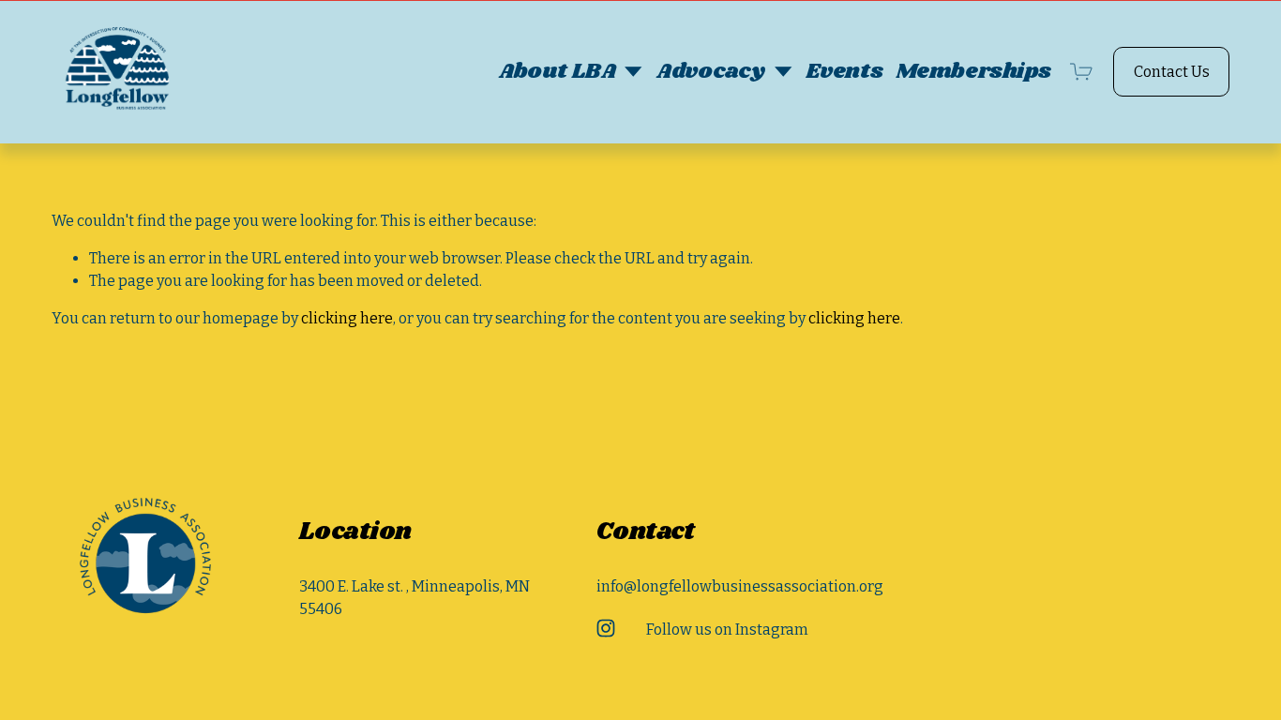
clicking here (347, 318)
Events (844, 72)
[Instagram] (605, 628)
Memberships (973, 72)
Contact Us (1172, 72)
